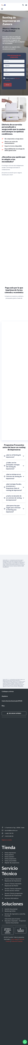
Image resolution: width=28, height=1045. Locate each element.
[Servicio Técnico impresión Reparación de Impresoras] (3, 880)
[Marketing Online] (3, 911)
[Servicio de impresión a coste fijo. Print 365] (3, 915)
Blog (3, 706)
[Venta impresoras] (3, 853)
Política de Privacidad (16, 941)
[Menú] (2, 9)
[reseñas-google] (7, 842)
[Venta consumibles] (3, 861)
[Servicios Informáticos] (3, 898)
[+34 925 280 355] (3, 836)
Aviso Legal (14, 939)
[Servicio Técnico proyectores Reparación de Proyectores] (3, 894)
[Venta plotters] (3, 855)
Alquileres (5, 696)
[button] (23, 5)
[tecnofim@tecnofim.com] (3, 830)
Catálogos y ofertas (8, 691)
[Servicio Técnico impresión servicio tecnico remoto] (3, 890)
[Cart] (26, 5)
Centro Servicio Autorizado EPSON (12, 701)
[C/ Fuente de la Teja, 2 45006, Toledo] (3, 828)
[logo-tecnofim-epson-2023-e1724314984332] (3, 5)
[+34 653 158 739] (3, 833)
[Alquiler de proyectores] (3, 863)
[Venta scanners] (3, 857)
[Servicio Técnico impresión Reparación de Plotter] (3, 885)
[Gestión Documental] (3, 909)
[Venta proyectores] (3, 859)
